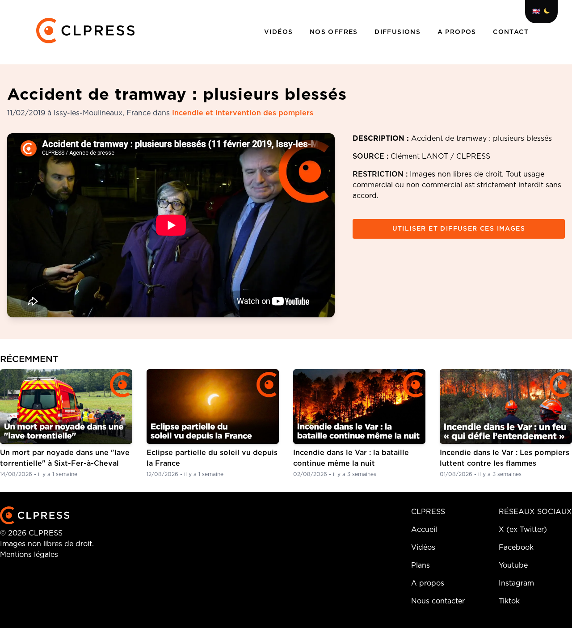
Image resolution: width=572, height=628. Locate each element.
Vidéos (279, 32)
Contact (511, 32)
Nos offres (335, 32)
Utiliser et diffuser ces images (458, 229)
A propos (458, 32)
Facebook (516, 547)
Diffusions (398, 32)
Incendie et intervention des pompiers (242, 113)
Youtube (513, 565)
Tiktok (509, 601)
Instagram (516, 583)
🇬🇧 (536, 11)
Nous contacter (438, 601)
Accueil (424, 529)
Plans (420, 565)
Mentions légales (29, 554)
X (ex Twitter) (523, 529)
